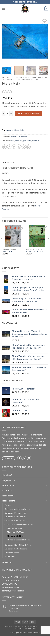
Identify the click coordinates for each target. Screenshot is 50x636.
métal (29, 141)
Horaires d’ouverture (25, 628)
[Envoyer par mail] (19, 146)
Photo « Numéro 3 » (34, 251)
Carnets (8, 505)
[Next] (43, 41)
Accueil (6, 77)
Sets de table (10, 556)
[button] (3, 8)
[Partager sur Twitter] (14, 146)
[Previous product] (9, 92)
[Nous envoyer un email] (29, 458)
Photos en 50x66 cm (28, 80)
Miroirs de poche (12, 552)
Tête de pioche (19, 77)
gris (24, 141)
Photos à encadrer (14, 528)
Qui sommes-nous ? (11, 626)
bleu (12, 141)
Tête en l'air (7, 562)
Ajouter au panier (28, 113)
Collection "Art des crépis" (16, 509)
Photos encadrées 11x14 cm (18, 540)
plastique (35, 141)
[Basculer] (46, 485)
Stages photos (8, 480)
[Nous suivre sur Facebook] (19, 458)
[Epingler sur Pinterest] (23, 146)
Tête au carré (8, 485)
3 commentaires (17, 611)
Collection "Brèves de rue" (15, 513)
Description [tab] (8, 162)
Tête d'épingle (8, 495)
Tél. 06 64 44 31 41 (10, 587)
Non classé (7, 475)
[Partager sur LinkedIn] (28, 146)
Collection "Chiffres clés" (15, 520)
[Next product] (4, 92)
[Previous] (6, 41)
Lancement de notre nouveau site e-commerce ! (25, 606)
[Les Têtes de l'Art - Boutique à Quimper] (25, 8)
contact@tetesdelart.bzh (13, 590)
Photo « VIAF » (8, 251)
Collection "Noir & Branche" (16, 545)
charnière (18, 141)
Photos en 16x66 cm (15, 532)
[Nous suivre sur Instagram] (24, 458)
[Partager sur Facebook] (9, 146)
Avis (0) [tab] (5, 173)
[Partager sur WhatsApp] (4, 146)
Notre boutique (29, 626)
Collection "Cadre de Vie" (15, 517)
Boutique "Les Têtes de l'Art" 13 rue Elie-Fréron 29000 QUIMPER (15, 580)
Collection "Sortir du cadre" (16, 549)
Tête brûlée (7, 490)
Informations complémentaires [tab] (17, 168)
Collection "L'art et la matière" (17, 524)
